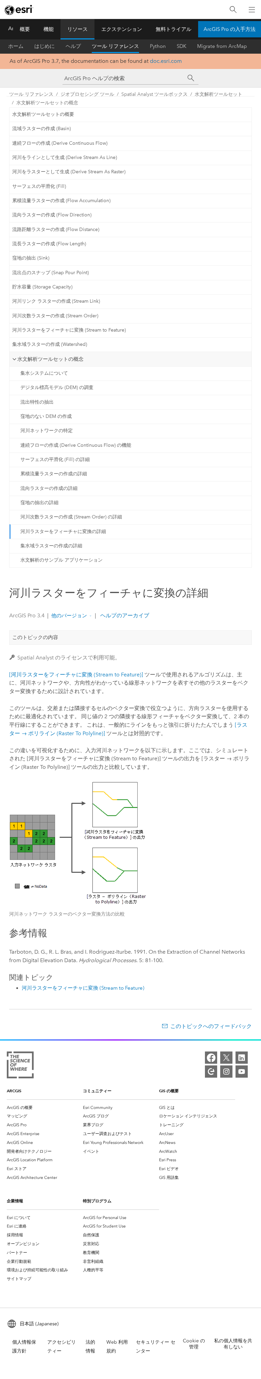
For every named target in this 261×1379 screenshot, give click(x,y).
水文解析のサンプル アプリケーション (61, 560)
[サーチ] (191, 78)
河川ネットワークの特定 (46, 431)
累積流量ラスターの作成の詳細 (53, 474)
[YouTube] (242, 1071)
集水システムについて (44, 373)
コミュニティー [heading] (97, 1090)
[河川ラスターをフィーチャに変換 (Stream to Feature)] (76, 674)
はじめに (44, 46)
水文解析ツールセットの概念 (47, 103)
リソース (77, 29)
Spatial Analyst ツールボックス (154, 94)
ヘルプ (73, 46)
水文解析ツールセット (218, 94)
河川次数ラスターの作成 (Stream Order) (55, 316)
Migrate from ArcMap (222, 46)
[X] (226, 1057)
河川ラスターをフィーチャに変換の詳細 (63, 531)
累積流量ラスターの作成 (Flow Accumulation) (61, 201)
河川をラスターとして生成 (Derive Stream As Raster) (68, 172)
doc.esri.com (166, 61)
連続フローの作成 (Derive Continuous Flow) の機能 (75, 445)
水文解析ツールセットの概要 (43, 114)
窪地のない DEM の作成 (46, 416)
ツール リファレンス (115, 46)
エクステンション (121, 29)
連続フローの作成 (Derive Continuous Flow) (59, 143)
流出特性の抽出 (37, 402)
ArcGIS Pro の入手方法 (230, 29)
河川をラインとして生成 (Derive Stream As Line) (64, 157)
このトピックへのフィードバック (211, 1026)
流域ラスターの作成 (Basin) (41, 128)
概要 (25, 29)
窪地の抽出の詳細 (39, 503)
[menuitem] (45, 1107)
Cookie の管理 (194, 1344)
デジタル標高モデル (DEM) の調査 (56, 387)
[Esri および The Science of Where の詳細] (20, 1066)
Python (158, 46)
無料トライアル (173, 29)
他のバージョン (69, 616)
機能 (49, 29)
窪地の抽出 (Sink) (30, 258)
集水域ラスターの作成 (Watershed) (49, 344)
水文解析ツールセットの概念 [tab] (50, 359)
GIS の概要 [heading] (169, 1090)
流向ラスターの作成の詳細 (48, 488)
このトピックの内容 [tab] (35, 637)
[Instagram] (226, 1071)
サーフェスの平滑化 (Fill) (39, 186)
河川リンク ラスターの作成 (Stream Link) (56, 301)
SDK (181, 46)
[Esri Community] (211, 1071)
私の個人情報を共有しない (233, 1344)
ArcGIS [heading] (14, 1090)
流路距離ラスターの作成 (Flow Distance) (55, 229)
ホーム (15, 46)
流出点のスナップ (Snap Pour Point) (50, 273)
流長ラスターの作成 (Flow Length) (49, 244)
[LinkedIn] (242, 1057)
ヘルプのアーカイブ (124, 615)
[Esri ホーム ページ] (19, 9)
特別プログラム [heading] (97, 1200)
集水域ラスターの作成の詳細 (51, 546)
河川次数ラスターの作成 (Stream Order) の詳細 (71, 517)
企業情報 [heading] (15, 1200)
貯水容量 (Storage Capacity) (42, 287)
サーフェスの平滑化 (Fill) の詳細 (55, 459)
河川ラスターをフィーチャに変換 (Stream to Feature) (69, 330)
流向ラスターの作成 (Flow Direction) (51, 215)
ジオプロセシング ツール (87, 94)
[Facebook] (211, 1057)
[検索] (233, 9)
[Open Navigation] (251, 9)
